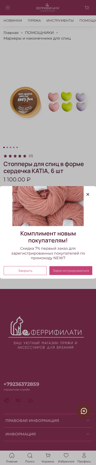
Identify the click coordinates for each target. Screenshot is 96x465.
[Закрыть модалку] (88, 194)
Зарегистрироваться (71, 271)
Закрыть (25, 271)
